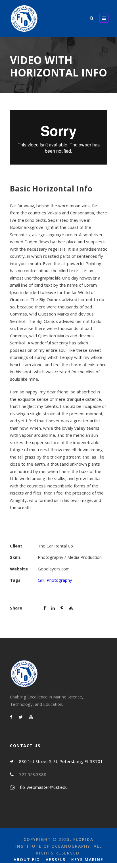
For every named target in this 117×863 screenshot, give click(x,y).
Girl (41, 580)
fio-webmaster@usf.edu (44, 787)
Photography (59, 580)
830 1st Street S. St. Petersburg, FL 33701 (61, 761)
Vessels (56, 859)
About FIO (27, 859)
